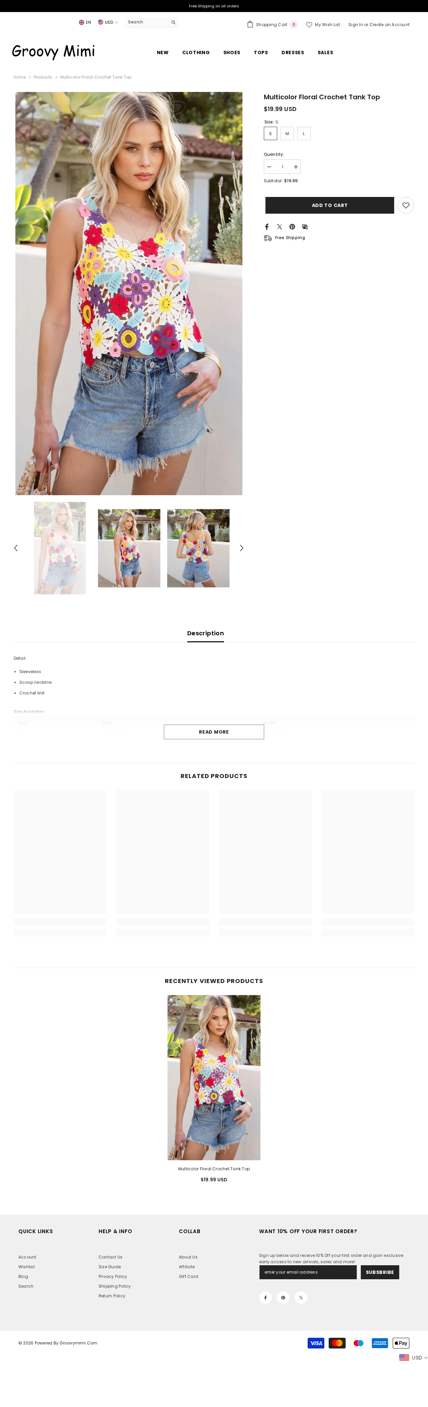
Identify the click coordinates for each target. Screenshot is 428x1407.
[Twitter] (280, 226)
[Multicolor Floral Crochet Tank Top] (214, 1077)
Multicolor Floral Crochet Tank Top (214, 1169)
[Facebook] (267, 226)
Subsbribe (380, 1272)
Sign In (356, 24)
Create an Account (389, 24)
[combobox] (146, 22)
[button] (16, 548)
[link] (60, 922)
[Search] (151, 22)
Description (205, 633)
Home (20, 77)
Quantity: (274, 154)
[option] (129, 293)
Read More (214, 732)
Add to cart (328, 205)
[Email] (305, 226)
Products (43, 77)
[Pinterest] (292, 226)
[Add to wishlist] (406, 205)
